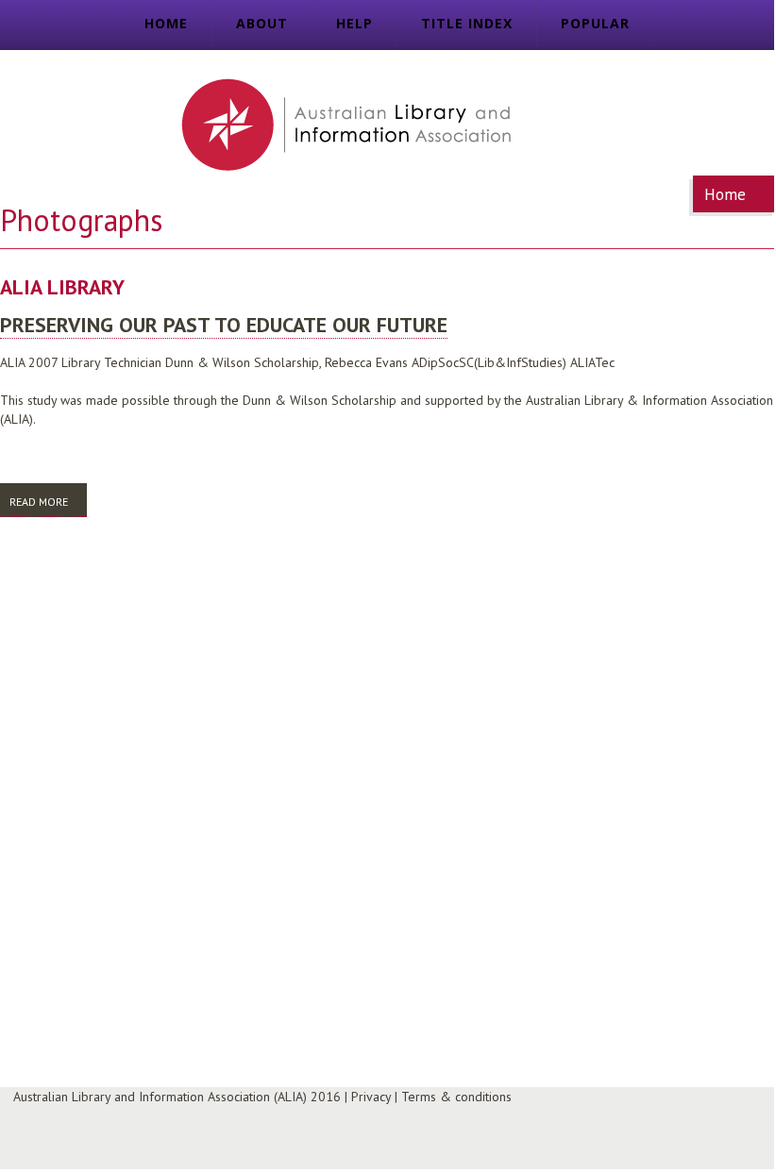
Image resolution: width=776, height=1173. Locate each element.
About (262, 23)
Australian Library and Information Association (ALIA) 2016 (177, 1096)
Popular (595, 23)
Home (166, 23)
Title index (467, 23)
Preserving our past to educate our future (223, 324)
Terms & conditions (456, 1096)
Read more (48, 501)
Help (354, 23)
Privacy (371, 1096)
